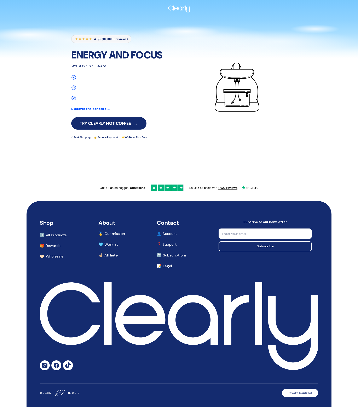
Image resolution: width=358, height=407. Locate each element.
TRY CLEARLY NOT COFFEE (109, 123)
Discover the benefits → (90, 109)
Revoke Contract (300, 393)
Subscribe (265, 246)
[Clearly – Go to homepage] (179, 8)
